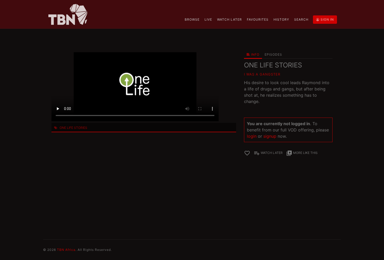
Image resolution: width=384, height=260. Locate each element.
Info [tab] (254, 54)
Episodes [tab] (273, 54)
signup (269, 136)
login (252, 136)
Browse (192, 19)
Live (208, 19)
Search (301, 19)
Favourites (258, 19)
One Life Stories (73, 128)
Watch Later (229, 19)
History (281, 19)
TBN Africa (66, 250)
